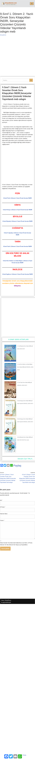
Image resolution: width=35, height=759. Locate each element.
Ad (1, 500)
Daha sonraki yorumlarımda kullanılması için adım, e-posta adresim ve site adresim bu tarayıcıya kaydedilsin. (16, 543)
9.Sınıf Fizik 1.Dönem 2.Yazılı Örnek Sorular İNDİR (17, 198)
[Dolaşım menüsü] (32, 3)
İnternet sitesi (3, 513)
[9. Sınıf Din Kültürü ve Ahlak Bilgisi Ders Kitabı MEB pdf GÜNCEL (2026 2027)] (10, 379)
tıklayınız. (17, 286)
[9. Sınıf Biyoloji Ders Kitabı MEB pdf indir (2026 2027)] (10, 361)
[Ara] (31, 80)
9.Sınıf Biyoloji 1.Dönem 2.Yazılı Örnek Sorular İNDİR (17, 221)
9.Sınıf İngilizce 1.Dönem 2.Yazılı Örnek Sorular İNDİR (17, 274)
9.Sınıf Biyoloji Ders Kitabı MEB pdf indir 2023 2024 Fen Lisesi (25, 439)
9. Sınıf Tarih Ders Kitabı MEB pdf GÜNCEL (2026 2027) (24, 384)
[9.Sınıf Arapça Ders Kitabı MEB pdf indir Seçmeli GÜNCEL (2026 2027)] (10, 416)
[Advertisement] (17, 58)
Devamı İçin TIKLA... (26, 459)
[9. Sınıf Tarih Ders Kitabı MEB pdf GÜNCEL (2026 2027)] (10, 397)
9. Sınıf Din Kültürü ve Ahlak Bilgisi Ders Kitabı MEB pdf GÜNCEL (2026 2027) (25, 367)
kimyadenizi (3, 35)
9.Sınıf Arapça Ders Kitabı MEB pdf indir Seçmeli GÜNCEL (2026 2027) (25, 402)
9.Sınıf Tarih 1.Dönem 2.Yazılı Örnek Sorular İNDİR (17, 246)
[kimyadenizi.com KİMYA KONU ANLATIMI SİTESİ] (9, 3)
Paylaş (17, 465)
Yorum (2, 520)
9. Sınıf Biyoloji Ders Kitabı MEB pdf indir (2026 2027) (25, 347)
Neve (2, 600)
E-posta (2, 507)
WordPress (8, 600)
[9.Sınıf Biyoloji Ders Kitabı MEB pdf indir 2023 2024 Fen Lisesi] (10, 452)
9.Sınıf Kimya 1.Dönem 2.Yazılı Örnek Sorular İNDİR (17, 209)
